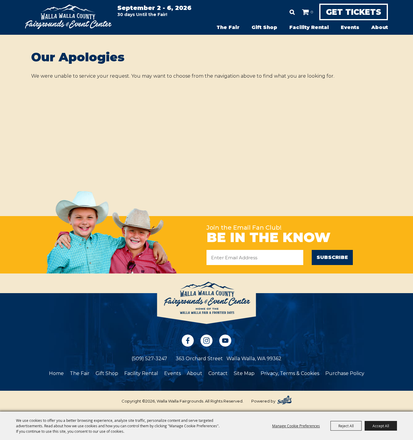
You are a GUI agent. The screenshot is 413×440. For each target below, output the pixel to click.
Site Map (244, 373)
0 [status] (312, 12)
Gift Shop (264, 27)
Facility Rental (309, 27)
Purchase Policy (344, 373)
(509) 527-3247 (149, 358)
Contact (218, 373)
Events (350, 27)
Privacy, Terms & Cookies (290, 373)
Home (56, 373)
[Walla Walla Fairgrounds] (68, 17)
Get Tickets (353, 12)
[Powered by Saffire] (284, 399)
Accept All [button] (380, 425)
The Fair (227, 27)
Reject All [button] (346, 425)
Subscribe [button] (332, 257)
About (379, 27)
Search (292, 12)
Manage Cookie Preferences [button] (296, 425)
